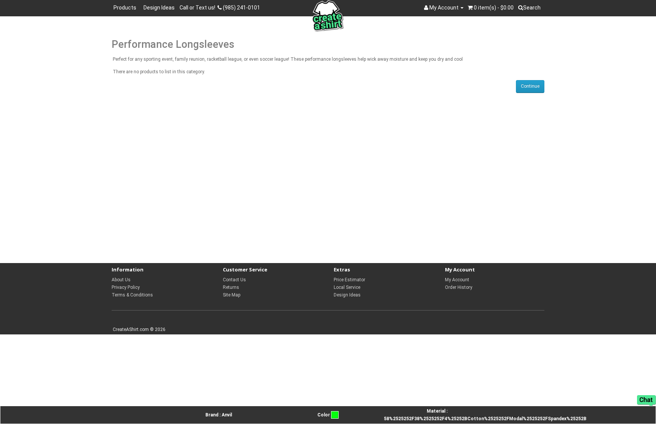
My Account (457, 279)
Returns (231, 287)
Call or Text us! (199, 8)
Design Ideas (159, 8)
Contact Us (234, 279)
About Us (121, 279)
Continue (530, 86)
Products (126, 8)
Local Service (347, 287)
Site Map (231, 295)
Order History (458, 287)
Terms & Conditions (132, 295)
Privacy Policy (126, 287)
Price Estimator (349, 279)
